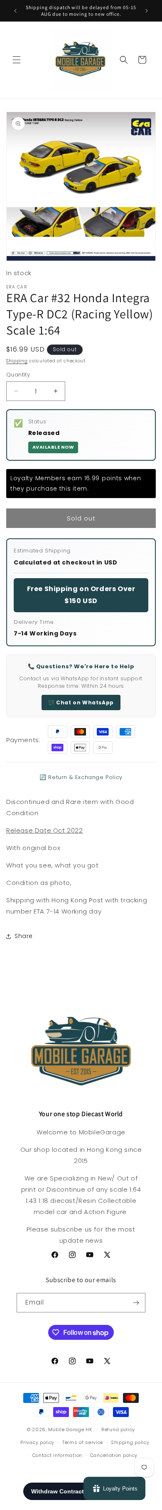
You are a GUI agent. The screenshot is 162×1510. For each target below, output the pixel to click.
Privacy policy (37, 1442)
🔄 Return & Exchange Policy (81, 777)
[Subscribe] (136, 1302)
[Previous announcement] (15, 11)
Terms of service (82, 1442)
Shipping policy (130, 1442)
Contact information (57, 1455)
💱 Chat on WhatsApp (81, 702)
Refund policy (118, 1429)
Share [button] (24, 936)
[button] (16, 60)
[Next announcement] (146, 11)
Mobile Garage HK (70, 1429)
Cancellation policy (113, 1455)
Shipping (17, 361)
